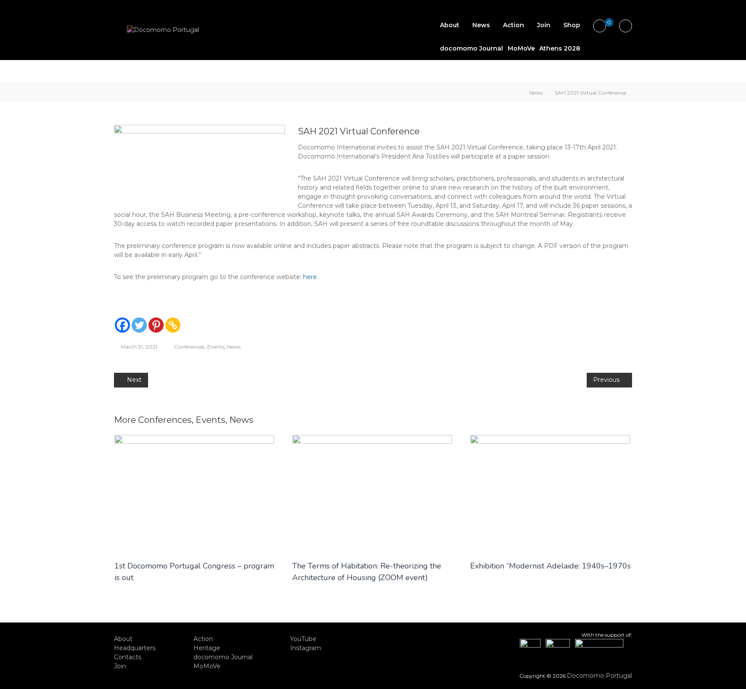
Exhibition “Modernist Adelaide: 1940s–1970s (550, 566)
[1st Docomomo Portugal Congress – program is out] (194, 493)
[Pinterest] (156, 325)
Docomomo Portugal (599, 675)
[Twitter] (139, 325)
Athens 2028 (559, 48)
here (310, 277)
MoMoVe (521, 48)
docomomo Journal (471, 48)
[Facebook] (122, 325)
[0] (599, 26)
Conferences (189, 346)
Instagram (305, 648)
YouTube (303, 639)
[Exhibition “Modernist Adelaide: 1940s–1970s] (550, 493)
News (481, 25)
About (449, 25)
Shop (571, 25)
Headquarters (134, 648)
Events (215, 346)
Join (543, 25)
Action (513, 25)
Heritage (206, 648)
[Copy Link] (172, 325)
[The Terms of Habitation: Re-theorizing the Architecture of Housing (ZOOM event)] (372, 493)
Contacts (127, 657)
